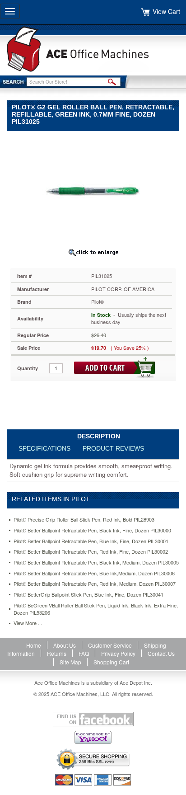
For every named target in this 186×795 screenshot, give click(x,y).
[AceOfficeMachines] (93, 49)
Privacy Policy (118, 653)
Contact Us (161, 653)
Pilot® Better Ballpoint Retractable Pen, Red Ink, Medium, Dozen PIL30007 (95, 583)
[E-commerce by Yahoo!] (93, 737)
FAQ (84, 653)
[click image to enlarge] (93, 252)
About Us (64, 645)
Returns (56, 653)
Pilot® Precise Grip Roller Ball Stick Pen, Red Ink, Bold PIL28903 (84, 519)
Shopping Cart (111, 662)
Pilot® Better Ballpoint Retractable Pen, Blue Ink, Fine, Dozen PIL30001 (91, 541)
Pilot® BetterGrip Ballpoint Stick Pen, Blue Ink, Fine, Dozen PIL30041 (88, 594)
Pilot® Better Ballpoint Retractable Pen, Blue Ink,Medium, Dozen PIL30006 (94, 573)
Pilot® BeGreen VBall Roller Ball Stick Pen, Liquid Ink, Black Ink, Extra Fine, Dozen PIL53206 (96, 609)
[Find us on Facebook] (93, 719)
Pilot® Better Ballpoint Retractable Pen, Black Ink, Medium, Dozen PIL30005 (96, 562)
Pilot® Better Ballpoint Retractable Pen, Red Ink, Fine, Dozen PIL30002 (91, 551)
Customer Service (110, 645)
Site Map (70, 662)
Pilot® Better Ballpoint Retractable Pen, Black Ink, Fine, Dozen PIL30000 (92, 530)
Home (33, 645)
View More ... (28, 623)
